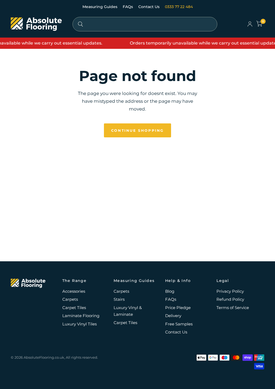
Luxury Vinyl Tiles (79, 323)
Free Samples (179, 323)
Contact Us (149, 6)
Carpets (70, 299)
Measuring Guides (100, 6)
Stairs (119, 299)
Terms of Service (232, 307)
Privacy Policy (230, 291)
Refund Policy (230, 299)
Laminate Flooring (80, 315)
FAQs (128, 6)
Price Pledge (178, 307)
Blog (169, 291)
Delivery (173, 315)
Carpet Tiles (74, 307)
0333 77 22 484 (179, 6)
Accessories (73, 291)
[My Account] (249, 24)
